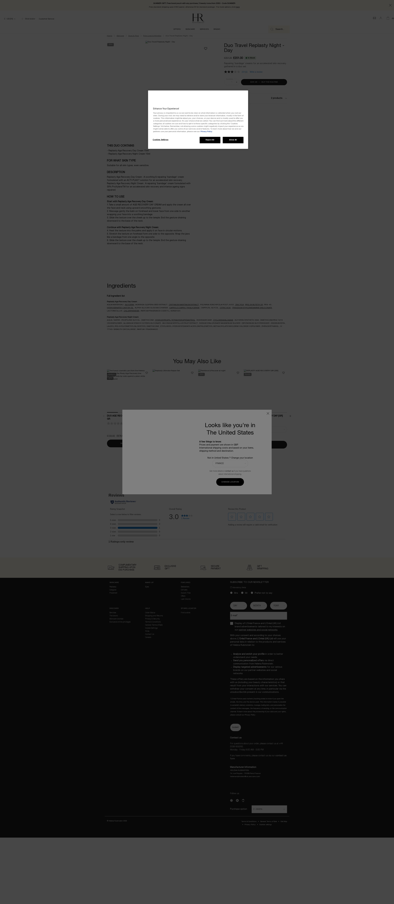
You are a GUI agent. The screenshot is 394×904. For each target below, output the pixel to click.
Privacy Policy (206, 131)
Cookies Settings (160, 140)
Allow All (233, 140)
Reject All (210, 140)
